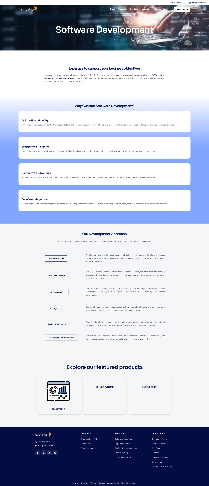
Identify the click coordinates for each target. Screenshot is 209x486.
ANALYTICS (58, 409)
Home (112, 9)
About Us (146, 9)
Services (134, 9)
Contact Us (160, 9)
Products (122, 9)
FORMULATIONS (105, 387)
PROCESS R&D (150, 387)
